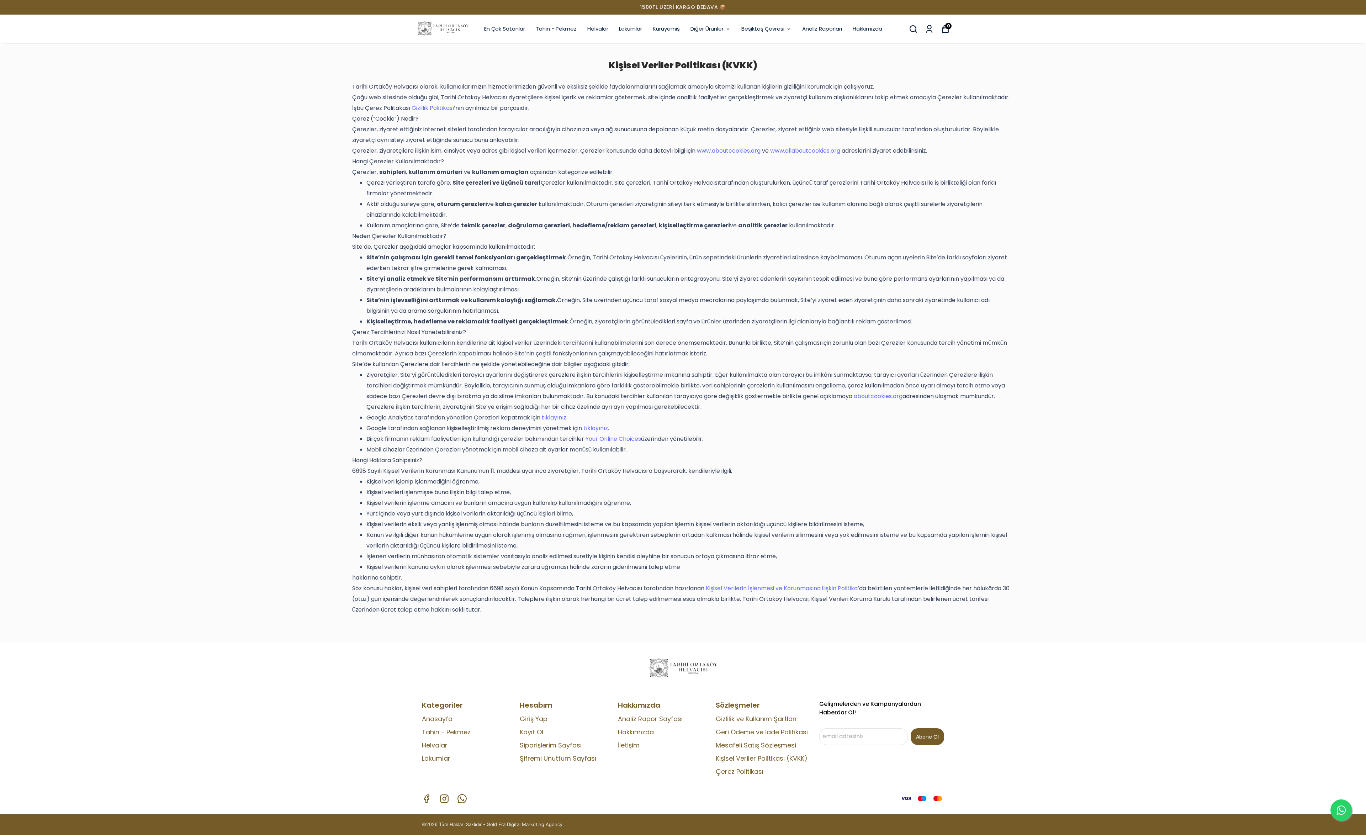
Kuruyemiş (666, 28)
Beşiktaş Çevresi (762, 28)
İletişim (629, 745)
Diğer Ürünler (707, 28)
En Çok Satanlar (504, 28)
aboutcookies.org (878, 396)
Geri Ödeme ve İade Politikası (762, 732)
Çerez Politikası (739, 771)
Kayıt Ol (531, 732)
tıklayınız (554, 417)
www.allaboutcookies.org (805, 151)
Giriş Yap (533, 718)
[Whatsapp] (462, 798)
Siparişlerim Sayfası (551, 745)
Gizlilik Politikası (433, 108)
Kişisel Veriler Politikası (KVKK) (762, 758)
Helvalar (597, 28)
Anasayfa (437, 718)
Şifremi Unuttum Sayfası (558, 758)
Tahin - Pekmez (556, 28)
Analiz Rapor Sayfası (650, 718)
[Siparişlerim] (929, 29)
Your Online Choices (613, 439)
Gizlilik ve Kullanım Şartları (756, 718)
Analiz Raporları (822, 28)
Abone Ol (927, 736)
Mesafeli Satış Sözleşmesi (756, 745)
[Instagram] (444, 798)
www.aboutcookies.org (729, 151)
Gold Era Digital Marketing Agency (524, 824)
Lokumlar (630, 28)
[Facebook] (426, 798)
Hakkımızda (867, 28)
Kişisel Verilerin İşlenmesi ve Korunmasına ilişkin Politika (782, 588)
